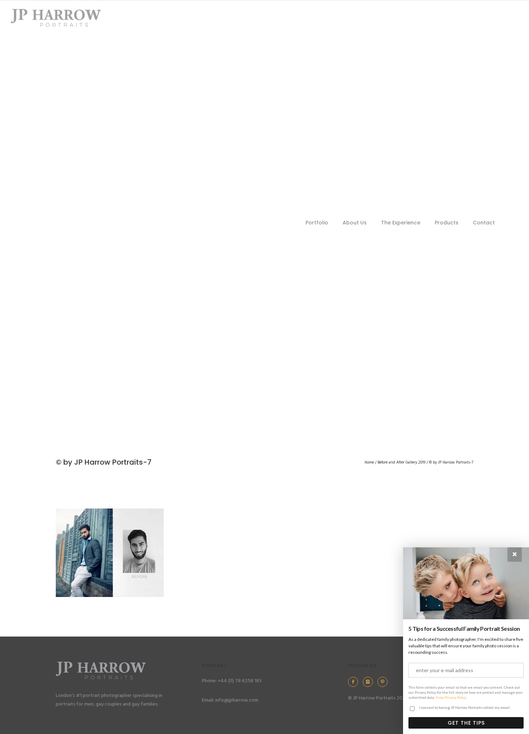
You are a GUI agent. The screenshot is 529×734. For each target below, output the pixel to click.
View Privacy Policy (450, 697)
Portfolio (317, 222)
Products (446, 222)
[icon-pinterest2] (384, 682)
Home (369, 462)
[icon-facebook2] (355, 682)
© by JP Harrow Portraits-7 (451, 462)
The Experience (400, 222)
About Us (355, 222)
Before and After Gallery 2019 (401, 462)
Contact (484, 222)
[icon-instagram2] (369, 682)
